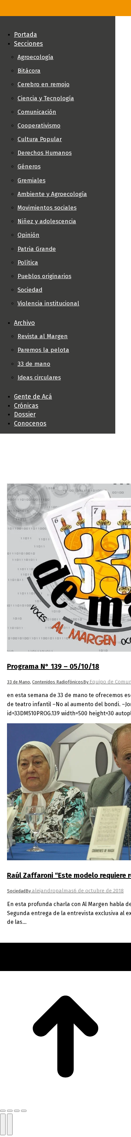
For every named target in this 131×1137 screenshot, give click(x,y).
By (50, 890)
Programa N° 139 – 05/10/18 (53, 666)
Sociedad (16, 890)
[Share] (10, 1111)
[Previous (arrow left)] (3, 1124)
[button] (57, 23)
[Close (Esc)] (3, 1111)
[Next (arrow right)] (10, 1124)
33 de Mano (18, 682)
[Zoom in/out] (24, 1111)
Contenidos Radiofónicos (57, 682)
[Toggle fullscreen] (17, 1111)
